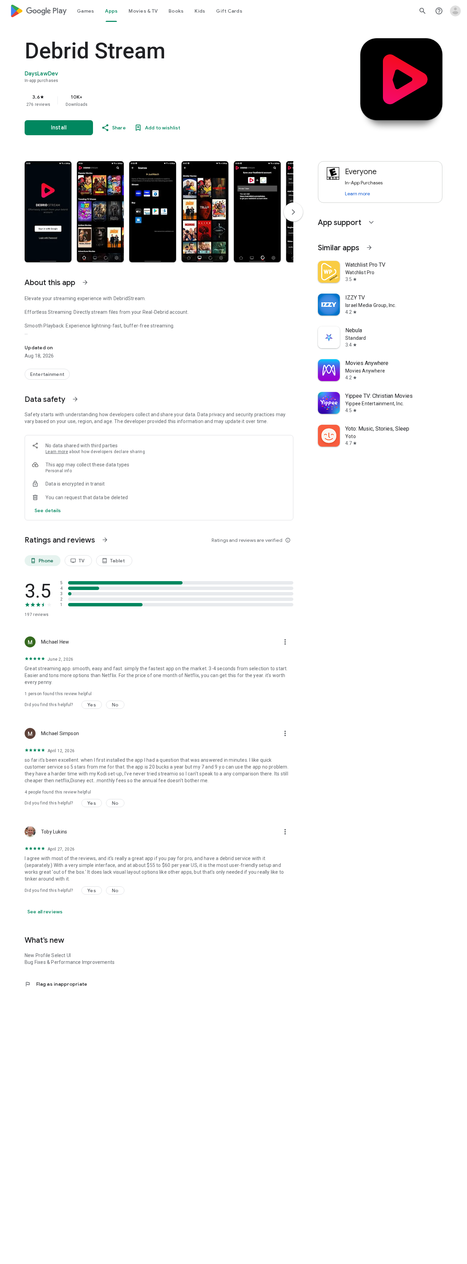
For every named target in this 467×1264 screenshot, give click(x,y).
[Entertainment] (47, 374)
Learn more (56, 451)
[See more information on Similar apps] (369, 247)
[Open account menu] (455, 11)
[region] (161, 100)
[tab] (85, 11)
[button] (48, 211)
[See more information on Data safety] (75, 399)
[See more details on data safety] (48, 510)
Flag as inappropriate (56, 984)
